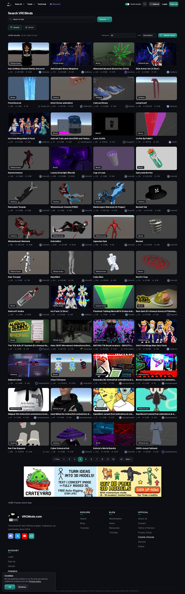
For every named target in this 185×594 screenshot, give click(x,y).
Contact (142, 523)
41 (121, 459)
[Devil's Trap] (156, 266)
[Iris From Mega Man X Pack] (28, 127)
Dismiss (22, 587)
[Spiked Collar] (28, 369)
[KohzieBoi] (71, 230)
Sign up (173, 4)
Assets (16, 27)
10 (113, 459)
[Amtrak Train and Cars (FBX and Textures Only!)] (71, 127)
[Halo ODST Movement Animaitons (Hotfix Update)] (71, 334)
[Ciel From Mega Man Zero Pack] (156, 334)
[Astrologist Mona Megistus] (71, 57)
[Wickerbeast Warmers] (28, 230)
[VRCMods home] (9, 4)
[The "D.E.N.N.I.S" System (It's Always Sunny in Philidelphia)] (28, 334)
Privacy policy (35, 581)
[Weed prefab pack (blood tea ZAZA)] (113, 57)
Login (164, 4)
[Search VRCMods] (144, 4)
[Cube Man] (113, 266)
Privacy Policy (145, 532)
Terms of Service (146, 528)
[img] (92, 481)
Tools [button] (29, 4)
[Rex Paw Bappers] (28, 437)
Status (141, 546)
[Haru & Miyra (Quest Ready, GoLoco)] (28, 57)
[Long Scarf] (156, 92)
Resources (114, 528)
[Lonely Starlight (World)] (71, 162)
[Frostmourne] (28, 92)
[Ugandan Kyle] (113, 230)
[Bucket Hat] (156, 196)
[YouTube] (24, 536)
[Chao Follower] (71, 369)
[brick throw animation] (71, 92)
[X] (17, 536)
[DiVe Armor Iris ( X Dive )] (156, 57)
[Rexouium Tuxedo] (28, 196)
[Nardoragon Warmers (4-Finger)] (113, 196)
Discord (56, 4)
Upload (155, 4)
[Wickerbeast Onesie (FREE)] (71, 196)
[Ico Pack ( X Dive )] (71, 300)
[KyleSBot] (71, 266)
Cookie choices (146, 537)
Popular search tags (23, 502)
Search (83, 518)
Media (31, 27)
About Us (142, 518)
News (112, 523)
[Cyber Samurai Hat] (71, 437)
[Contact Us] (31, 536)
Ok (10, 587)
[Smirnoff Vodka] (28, 300)
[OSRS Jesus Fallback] (156, 437)
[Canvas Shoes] (113, 92)
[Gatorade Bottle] (156, 162)
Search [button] (18, 4)
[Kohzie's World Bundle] (113, 437)
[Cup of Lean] (113, 162)
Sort (139, 35)
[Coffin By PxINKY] (156, 127)
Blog (82, 523)
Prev (58, 459)
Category (105, 35)
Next (128, 459)
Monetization (115, 518)
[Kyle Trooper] (28, 266)
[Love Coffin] (113, 127)
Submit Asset (169, 35)
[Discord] (10, 536)
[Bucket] (156, 230)
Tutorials (42, 4)
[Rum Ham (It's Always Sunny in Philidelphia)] (156, 300)
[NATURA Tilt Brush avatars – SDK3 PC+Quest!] (113, 334)
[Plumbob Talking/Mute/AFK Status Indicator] (113, 300)
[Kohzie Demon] (28, 162)
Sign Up (11, 561)
